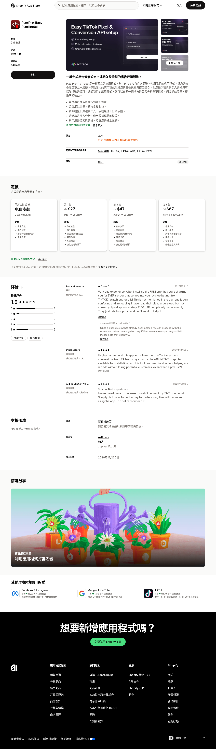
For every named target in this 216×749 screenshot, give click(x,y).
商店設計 (55, 701)
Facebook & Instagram (35, 590)
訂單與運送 (57, 694)
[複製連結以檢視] (86, 286)
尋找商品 (55, 681)
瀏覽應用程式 (151, 5)
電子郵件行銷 (97, 701)
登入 (179, 5)
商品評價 (94, 688)
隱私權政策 (105, 421)
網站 (100, 442)
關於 (170, 675)
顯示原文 (97, 125)
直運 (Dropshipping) (102, 675)
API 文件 (134, 681)
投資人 (172, 688)
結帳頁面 (103, 151)
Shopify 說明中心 (139, 675)
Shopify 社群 (136, 688)
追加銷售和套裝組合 (101, 694)
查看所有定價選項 (107, 266)
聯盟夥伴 (173, 708)
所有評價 (35, 338)
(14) (19, 53)
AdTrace (15, 64)
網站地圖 (66, 739)
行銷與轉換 (57, 708)
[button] (41, 593)
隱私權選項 (82, 739)
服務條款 (33, 739)
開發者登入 (17, 739)
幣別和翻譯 (96, 721)
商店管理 (55, 714)
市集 (92, 681)
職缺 (170, 681)
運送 (92, 714)
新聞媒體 (173, 694)
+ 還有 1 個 (175, 62)
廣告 (100, 162)
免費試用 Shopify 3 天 (108, 641)
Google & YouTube (99, 590)
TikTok (159, 590)
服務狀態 (173, 721)
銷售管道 (55, 675)
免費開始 (195, 5)
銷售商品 (55, 688)
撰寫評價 (18, 338)
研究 (131, 694)
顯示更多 (102, 317)
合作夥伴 (173, 701)
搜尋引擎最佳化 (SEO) (103, 708)
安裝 (33, 74)
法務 (170, 714)
